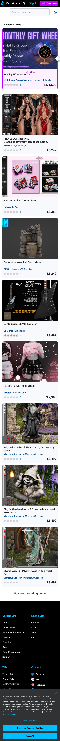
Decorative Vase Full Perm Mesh (22, 262)
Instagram (41, 685)
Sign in (33, 3)
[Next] (57, 58)
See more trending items (30, 593)
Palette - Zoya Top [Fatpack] (20, 385)
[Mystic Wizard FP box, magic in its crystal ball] (30, 547)
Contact (35, 622)
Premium (6, 637)
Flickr (38, 679)
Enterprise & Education (13, 632)
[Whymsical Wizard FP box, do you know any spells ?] (30, 423)
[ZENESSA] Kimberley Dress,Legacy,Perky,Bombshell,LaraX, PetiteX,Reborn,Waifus (26, 141)
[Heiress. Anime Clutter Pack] (30, 176)
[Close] (56, 692)
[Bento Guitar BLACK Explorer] (30, 300)
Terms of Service (10, 674)
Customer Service (10, 684)
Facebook (41, 674)
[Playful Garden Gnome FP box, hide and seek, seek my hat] (30, 485)
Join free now (49, 3)
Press (34, 637)
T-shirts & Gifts (9, 627)
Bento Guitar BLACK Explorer (20, 323)
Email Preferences (11, 652)
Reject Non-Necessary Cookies (30, 728)
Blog (4, 647)
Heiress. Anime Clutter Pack (20, 200)
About (34, 627)
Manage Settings (30, 720)
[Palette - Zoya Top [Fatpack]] (30, 361)
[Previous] (2, 58)
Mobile (5, 622)
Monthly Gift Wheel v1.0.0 (17, 74)
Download (7, 642)
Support (6, 657)
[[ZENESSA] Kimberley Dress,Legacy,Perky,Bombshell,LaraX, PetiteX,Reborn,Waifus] (30, 114)
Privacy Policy (8, 679)
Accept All (30, 736)
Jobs (33, 632)
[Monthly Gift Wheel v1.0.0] (30, 48)
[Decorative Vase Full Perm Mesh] (30, 238)
